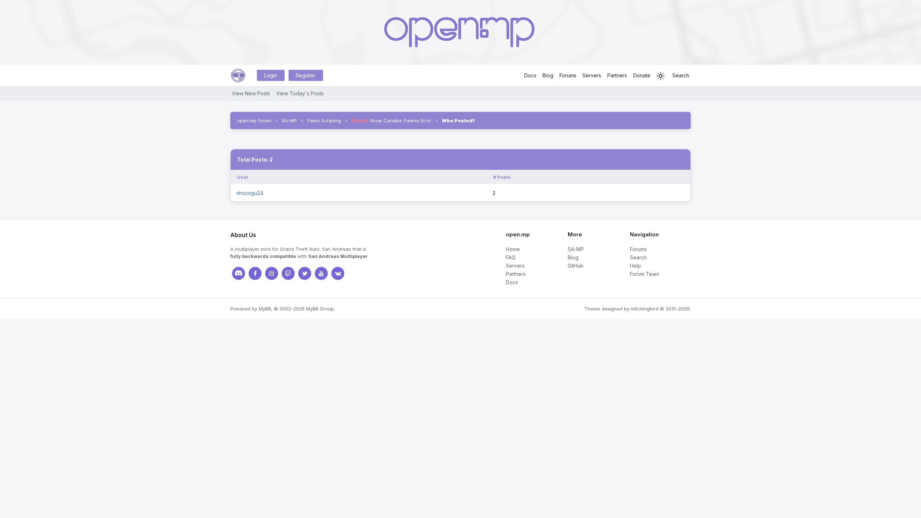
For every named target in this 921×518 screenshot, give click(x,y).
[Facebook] (255, 273)
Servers (591, 75)
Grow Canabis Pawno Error (391, 120)
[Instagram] (271, 273)
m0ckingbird (644, 309)
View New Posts (251, 93)
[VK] (338, 273)
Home (513, 249)
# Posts (502, 177)
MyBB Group (320, 309)
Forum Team (644, 274)
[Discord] (238, 273)
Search (680, 75)
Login (270, 75)
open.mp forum (254, 120)
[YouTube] (321, 273)
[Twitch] (288, 273)
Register (306, 75)
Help (635, 266)
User (243, 177)
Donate (641, 75)
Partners (617, 75)
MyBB (265, 309)
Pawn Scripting (324, 120)
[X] (304, 273)
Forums (567, 75)
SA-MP (289, 120)
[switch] (660, 76)
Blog (548, 75)
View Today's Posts (300, 93)
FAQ (511, 257)
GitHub (576, 266)
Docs (530, 75)
